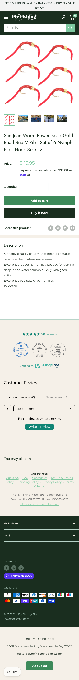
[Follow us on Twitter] (13, 568)
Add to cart (39, 201)
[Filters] (8, 408)
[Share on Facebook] (50, 228)
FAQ (25, 478)
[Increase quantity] (44, 187)
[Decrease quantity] (24, 187)
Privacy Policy (52, 482)
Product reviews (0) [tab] (22, 397)
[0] (72, 17)
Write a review (39, 427)
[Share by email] (72, 228)
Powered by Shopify (16, 618)
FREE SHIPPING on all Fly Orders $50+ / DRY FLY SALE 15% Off (39, 5)
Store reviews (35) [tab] (57, 397)
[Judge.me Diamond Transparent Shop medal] (21, 349)
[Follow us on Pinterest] (21, 568)
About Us (12, 478)
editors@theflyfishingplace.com (39, 503)
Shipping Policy (28, 482)
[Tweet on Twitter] (65, 228)
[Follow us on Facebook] (6, 568)
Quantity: (10, 186)
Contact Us (39, 478)
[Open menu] (6, 17)
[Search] (70, 28)
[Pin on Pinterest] (58, 228)
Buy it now (39, 213)
